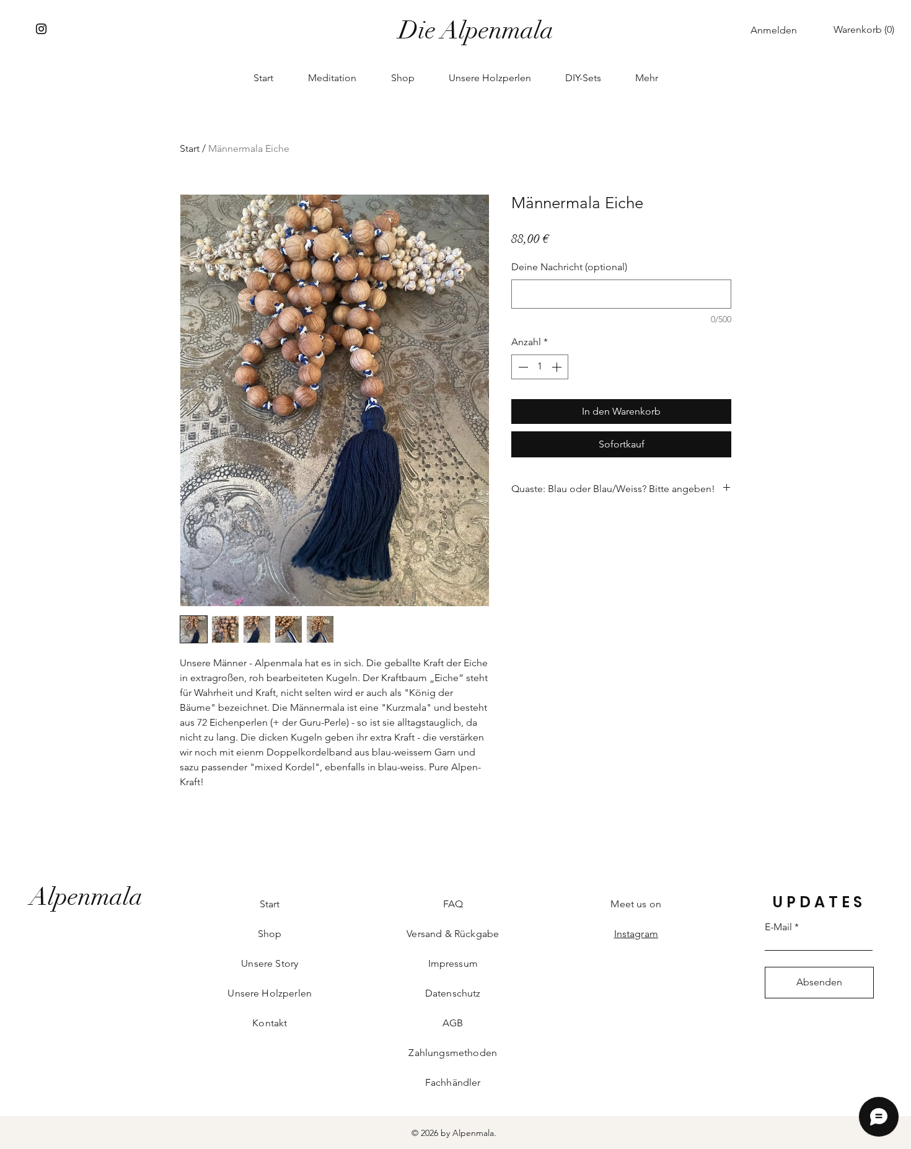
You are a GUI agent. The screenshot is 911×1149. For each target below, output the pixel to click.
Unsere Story (269, 963)
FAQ (453, 904)
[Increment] (557, 367)
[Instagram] (41, 29)
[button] (866, 29)
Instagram (636, 934)
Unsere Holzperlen (269, 993)
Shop (270, 934)
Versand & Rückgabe (453, 934)
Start (190, 148)
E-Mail (778, 927)
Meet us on (635, 904)
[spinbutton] (539, 367)
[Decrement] (521, 367)
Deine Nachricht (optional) (569, 267)
